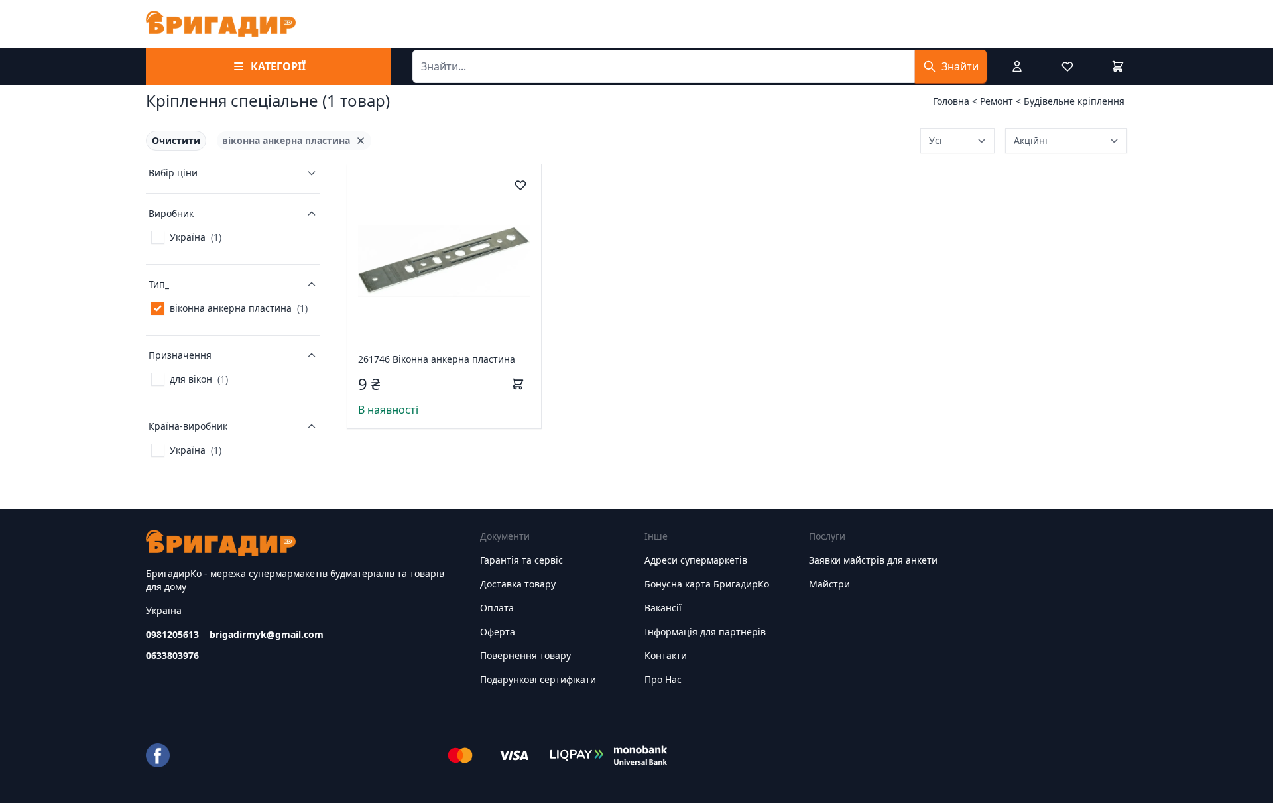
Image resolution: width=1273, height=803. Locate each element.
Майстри (829, 584)
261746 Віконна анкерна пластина (436, 359)
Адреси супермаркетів (695, 560)
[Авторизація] (1017, 66)
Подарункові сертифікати (538, 679)
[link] (186, 237)
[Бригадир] (221, 24)
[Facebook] (158, 755)
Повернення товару (525, 655)
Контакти (665, 655)
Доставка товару (518, 584)
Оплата (497, 607)
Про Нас (663, 679)
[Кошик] (1118, 66)
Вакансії (663, 607)
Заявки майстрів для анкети (873, 560)
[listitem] (176, 141)
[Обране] (1067, 66)
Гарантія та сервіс (521, 560)
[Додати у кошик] (517, 384)
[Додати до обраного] (520, 185)
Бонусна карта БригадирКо (706, 584)
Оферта (497, 631)
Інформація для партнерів (705, 631)
